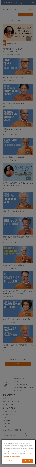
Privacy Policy (7, 456)
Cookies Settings (13, 460)
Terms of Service (16, 456)
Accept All (27, 460)
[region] (18, 452)
